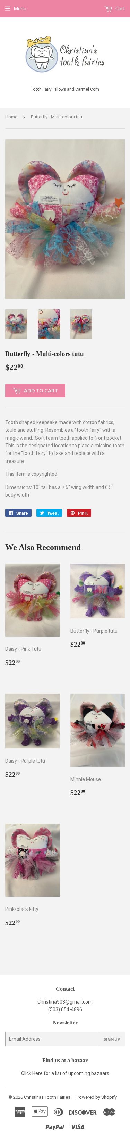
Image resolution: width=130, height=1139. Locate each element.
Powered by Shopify (97, 1097)
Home (11, 116)
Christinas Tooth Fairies (47, 1097)
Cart (119, 8)
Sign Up (112, 1039)
